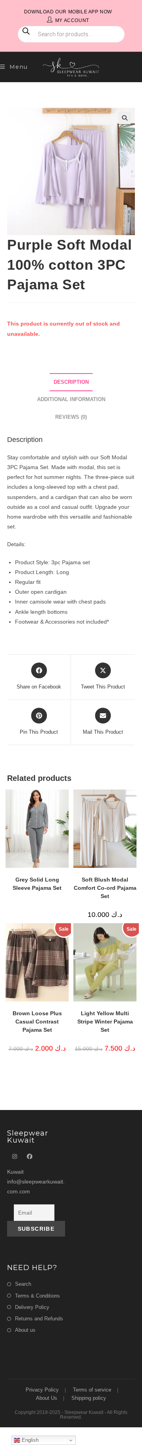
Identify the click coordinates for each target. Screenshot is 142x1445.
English (29, 1440)
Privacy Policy (42, 1390)
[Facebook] (29, 1157)
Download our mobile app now (68, 12)
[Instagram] (14, 1157)
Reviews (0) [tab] (71, 417)
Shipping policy (88, 1398)
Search (23, 1284)
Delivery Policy (32, 1307)
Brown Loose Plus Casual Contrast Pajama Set (37, 1021)
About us (25, 1330)
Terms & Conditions (37, 1296)
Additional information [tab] (71, 399)
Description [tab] (71, 382)
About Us (46, 1398)
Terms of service (92, 1390)
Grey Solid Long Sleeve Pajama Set (37, 883)
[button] (124, 118)
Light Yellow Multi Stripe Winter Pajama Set (105, 1021)
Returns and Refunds (39, 1319)
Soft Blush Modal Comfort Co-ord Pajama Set (105, 887)
